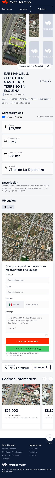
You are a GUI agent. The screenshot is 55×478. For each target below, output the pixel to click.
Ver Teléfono (39, 367)
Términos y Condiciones (12, 452)
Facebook (33, 449)
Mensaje (9, 311)
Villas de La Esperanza (15, 94)
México (33, 99)
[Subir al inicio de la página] (49, 437)
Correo (8, 286)
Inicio (4, 99)
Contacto (6, 459)
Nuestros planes (9, 449)
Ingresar (23, 9)
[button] (27, 237)
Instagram (33, 452)
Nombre (9, 274)
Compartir (46, 81)
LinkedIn (33, 455)
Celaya (5, 103)
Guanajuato (45, 99)
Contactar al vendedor (27, 341)
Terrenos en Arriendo (18, 99)
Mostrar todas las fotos (29, 66)
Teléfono (9, 298)
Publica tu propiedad (11, 455)
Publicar (42, 9)
